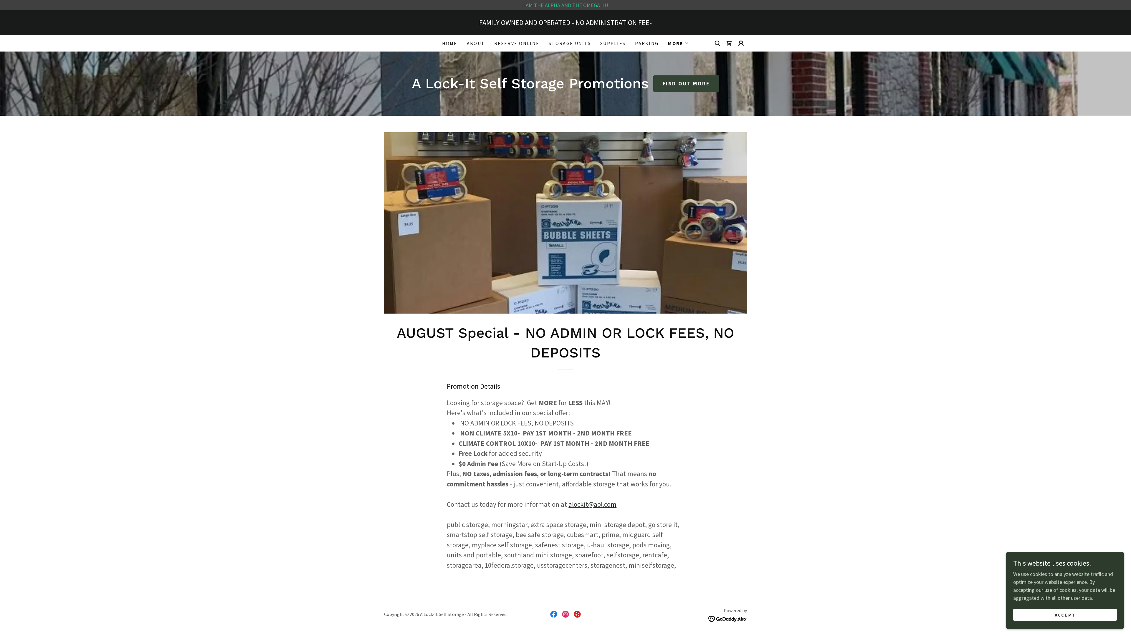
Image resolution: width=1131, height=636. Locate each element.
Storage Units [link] (570, 43)
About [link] (476, 43)
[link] (729, 43)
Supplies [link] (613, 43)
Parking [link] (647, 43)
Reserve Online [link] (516, 43)
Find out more (686, 83)
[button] (678, 43)
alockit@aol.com (592, 504)
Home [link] (449, 43)
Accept (1065, 615)
